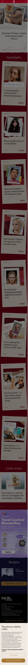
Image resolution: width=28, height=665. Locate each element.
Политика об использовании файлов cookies (12, 650)
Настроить (13, 655)
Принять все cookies (12, 660)
